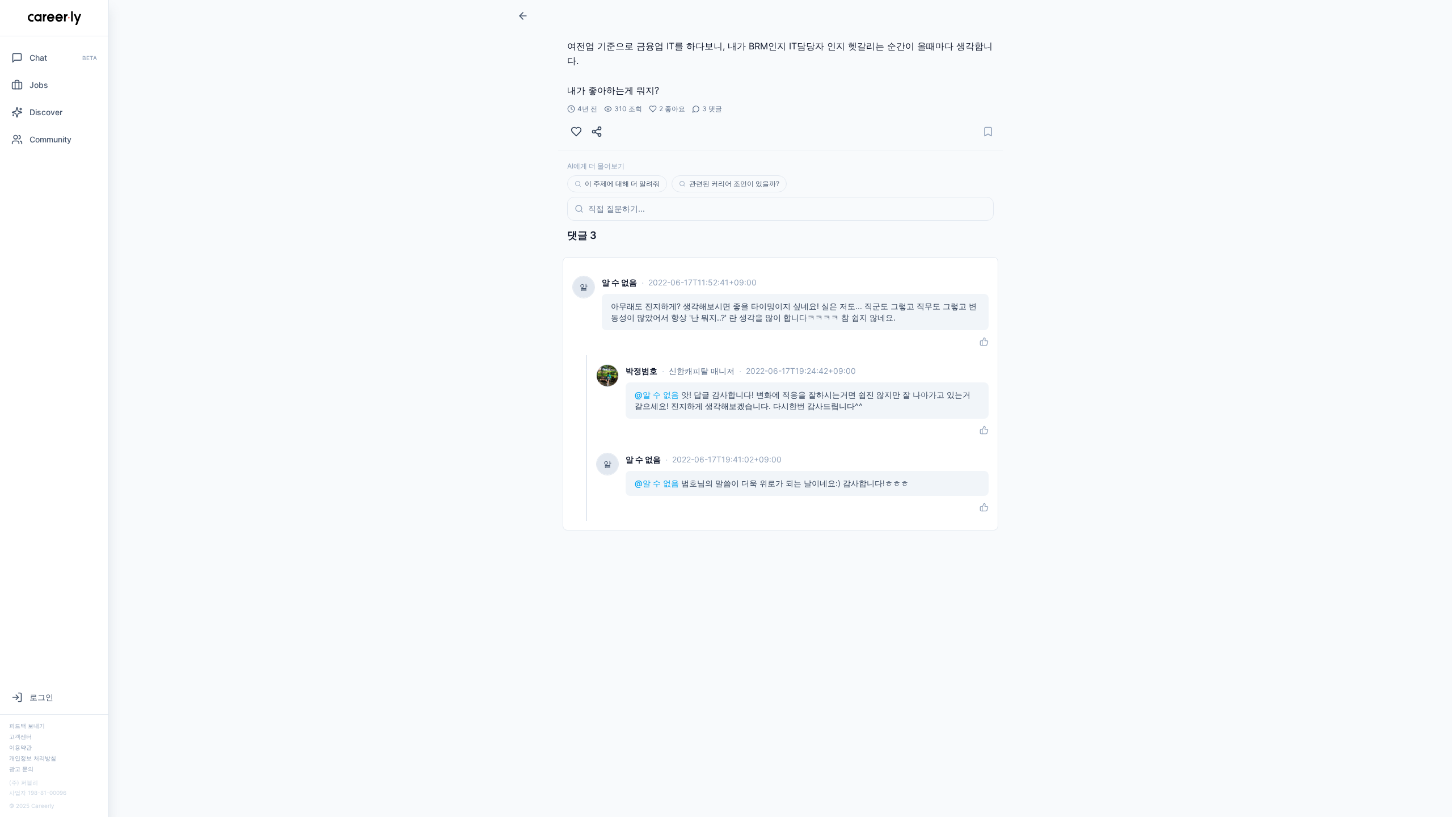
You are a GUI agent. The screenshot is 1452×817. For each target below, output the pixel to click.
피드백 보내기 (27, 725)
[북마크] (988, 131)
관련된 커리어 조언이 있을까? (734, 183)
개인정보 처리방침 (32, 758)
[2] (576, 132)
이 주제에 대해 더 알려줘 (622, 183)
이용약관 (20, 747)
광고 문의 (21, 768)
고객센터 (20, 736)
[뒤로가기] (523, 16)
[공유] (597, 132)
